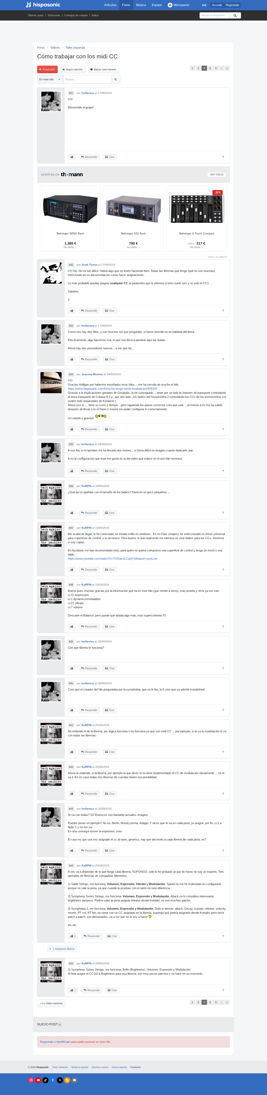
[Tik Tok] (45, 1080)
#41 (71, 725)
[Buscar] (235, 15)
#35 (71, 444)
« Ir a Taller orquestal (51, 1003)
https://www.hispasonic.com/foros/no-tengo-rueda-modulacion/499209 (112, 388)
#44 (71, 865)
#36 (71, 486)
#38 (71, 584)
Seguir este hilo (74, 69)
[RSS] (67, 1080)
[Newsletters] (74, 1080)
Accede (217, 5)
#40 (71, 683)
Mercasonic (182, 5)
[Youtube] (38, 1080)
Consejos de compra (76, 15)
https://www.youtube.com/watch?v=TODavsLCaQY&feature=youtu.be (112, 558)
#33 (71, 325)
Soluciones (54, 15)
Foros (126, 5)
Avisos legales (119, 1067)
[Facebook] (53, 1080)
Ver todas (216, 174)
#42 (71, 767)
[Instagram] (31, 1080)
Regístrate (232, 5)
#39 (71, 641)
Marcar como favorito (105, 69)
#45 (71, 963)
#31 (71, 93)
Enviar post (49, 69)
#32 (71, 264)
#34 (71, 374)
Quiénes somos (100, 1067)
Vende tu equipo (79, 1067)
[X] (60, 1080)
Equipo (157, 5)
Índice (95, 15)
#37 (71, 528)
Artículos (110, 5)
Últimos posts (36, 15)
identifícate (63, 1041)
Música (141, 5)
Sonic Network (60, 1067)
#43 (71, 808)
